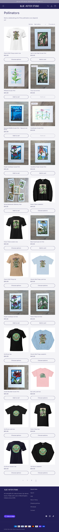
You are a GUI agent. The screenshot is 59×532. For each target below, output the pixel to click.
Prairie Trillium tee (35, 429)
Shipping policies (35, 503)
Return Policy (34, 499)
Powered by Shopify (20, 529)
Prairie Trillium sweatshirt (37, 204)
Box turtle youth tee (36, 391)
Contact (33, 510)
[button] (3, 6)
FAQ (32, 496)
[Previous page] (23, 480)
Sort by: (31, 24)
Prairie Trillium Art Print (36, 316)
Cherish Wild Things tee (10, 279)
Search (32, 493)
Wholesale (33, 506)
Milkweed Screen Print (9, 90)
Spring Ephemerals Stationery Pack (13, 204)
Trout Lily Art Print (35, 90)
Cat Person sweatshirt (36, 466)
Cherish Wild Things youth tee (38, 279)
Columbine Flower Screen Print (38, 167)
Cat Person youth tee (9, 429)
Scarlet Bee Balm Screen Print (11, 391)
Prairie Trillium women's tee (11, 241)
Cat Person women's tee (10, 466)
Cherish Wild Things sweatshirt (38, 354)
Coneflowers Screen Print (37, 128)
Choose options (16, 59)
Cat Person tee (7, 354)
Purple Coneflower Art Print (11, 316)
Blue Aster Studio (12, 529)
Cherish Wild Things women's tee (12, 53)
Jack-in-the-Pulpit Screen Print (38, 53)
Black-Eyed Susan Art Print (37, 241)
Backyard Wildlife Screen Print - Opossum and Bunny (15, 128)
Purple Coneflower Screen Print (12, 167)
